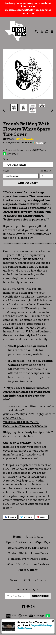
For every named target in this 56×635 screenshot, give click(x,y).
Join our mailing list (28, 589)
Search (15, 580)
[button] (28, 142)
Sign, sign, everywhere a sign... (28, 558)
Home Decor (39, 553)
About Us (13, 564)
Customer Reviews (36, 564)
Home (17, 536)
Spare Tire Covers (18, 542)
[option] (14, 107)
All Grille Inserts (34, 580)
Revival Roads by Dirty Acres (28, 547)
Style (6, 170)
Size (5, 159)
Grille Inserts (34, 536)
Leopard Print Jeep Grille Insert (34, 627)
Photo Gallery (28, 569)
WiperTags (42, 542)
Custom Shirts (18, 553)
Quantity (45, 170)
